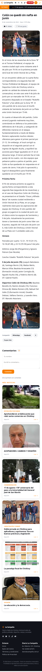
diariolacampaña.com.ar (30, 652)
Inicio (4, 646)
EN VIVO (31, 2)
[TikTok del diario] (24, 2)
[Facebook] (3, 636)
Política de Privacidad (9, 654)
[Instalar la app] (35, 2)
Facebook (27, 335)
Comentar (8, 372)
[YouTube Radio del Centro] (15, 636)
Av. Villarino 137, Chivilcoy (31, 646)
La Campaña (8, 3)
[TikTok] (12, 636)
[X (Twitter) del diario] (21, 2)
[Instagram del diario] (18, 2)
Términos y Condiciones (10, 652)
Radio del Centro (8, 649)
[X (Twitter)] (9, 636)
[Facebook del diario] (15, 2)
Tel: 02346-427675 (28, 649)
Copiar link (8, 340)
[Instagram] (6, 636)
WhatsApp (16, 335)
